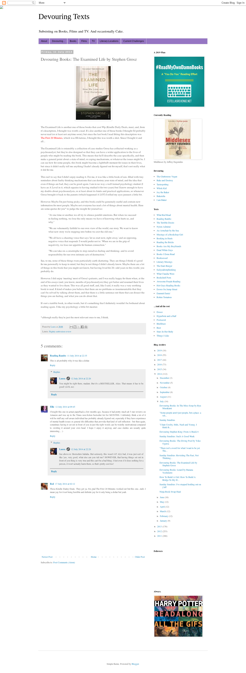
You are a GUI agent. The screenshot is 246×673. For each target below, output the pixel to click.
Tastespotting (163, 184)
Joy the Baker (163, 192)
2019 (159, 350)
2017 (159, 359)
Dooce (160, 311)
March (163, 511)
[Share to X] (79, 327)
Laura (62, 378)
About (44, 41)
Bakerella (161, 196)
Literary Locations (109, 41)
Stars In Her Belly (165, 331)
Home (93, 556)
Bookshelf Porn (164, 277)
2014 (159, 373)
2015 (159, 369)
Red (52, 483)
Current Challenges (133, 41)
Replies (56, 371)
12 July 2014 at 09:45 (65, 406)
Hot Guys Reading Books (168, 285)
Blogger (135, 663)
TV (93, 41)
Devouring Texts (64, 16)
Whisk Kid (162, 188)
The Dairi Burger (164, 265)
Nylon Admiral (163, 226)
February (164, 516)
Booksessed (162, 257)
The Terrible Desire (165, 222)
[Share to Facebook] (82, 327)
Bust (159, 327)
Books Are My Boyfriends (169, 246)
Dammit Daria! (163, 293)
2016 (159, 364)
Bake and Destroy (165, 180)
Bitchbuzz (161, 323)
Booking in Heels (165, 238)
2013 (159, 526)
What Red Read (164, 214)
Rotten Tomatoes (164, 297)
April (162, 506)
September (165, 392)
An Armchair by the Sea (168, 230)
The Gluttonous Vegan (167, 176)
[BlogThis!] (75, 327)
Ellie (52, 406)
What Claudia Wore (165, 273)
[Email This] (71, 327)
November (165, 382)
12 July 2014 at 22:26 (81, 378)
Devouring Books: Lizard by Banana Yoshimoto (176, 471)
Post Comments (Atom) (64, 562)
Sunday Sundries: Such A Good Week (177, 436)
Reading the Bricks (165, 242)
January (164, 520)
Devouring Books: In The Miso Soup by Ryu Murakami (180, 407)
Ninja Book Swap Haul (170, 491)
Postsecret (161, 319)
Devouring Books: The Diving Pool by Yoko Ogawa (180, 442)
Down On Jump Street (167, 289)
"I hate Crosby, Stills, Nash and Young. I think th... (178, 426)
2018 (159, 354)
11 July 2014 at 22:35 (77, 355)
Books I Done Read (166, 254)
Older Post (140, 556)
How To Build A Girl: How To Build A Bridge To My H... (178, 478)
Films (84, 41)
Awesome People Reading (168, 281)
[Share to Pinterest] (86, 327)
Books (73, 41)
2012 (159, 531)
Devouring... (58, 41)
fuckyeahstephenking (166, 269)
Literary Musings (164, 261)
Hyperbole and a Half (166, 315)
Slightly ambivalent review (60, 331)
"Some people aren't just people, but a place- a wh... (180, 414)
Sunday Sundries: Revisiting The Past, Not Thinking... (179, 456)
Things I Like (163, 335)
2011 (159, 535)
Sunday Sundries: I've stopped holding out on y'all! (180, 486)
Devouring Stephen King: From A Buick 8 (179, 431)
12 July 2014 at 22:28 (81, 449)
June (162, 497)
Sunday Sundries (167, 419)
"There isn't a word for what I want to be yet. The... (180, 449)
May (162, 501)
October (164, 387)
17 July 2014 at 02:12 (65, 483)
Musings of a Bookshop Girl (170, 234)
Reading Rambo (58, 355)
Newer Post (47, 556)
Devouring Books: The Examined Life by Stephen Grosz (178, 464)
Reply (52, 365)
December (165, 377)
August (163, 396)
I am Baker (162, 199)
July (162, 401)
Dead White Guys (165, 250)
